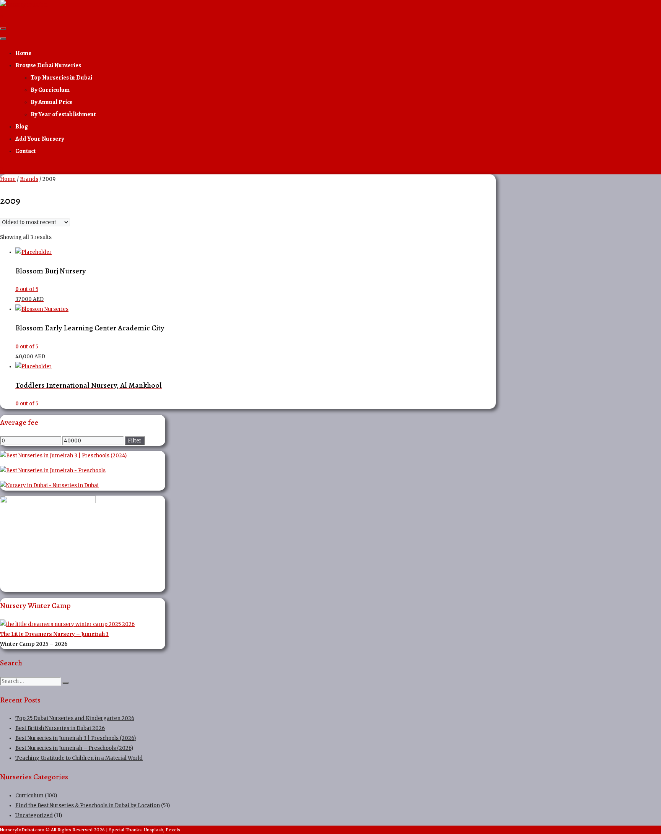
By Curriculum (50, 90)
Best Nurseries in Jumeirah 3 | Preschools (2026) (75, 738)
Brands (29, 179)
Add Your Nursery (39, 139)
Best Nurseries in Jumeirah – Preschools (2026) (74, 748)
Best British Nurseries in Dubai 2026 (60, 728)
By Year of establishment (63, 114)
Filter (135, 440)
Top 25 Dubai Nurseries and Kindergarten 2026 (74, 718)
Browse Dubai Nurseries (48, 65)
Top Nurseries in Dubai (61, 77)
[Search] (65, 683)
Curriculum (29, 795)
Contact (25, 151)
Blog (21, 126)
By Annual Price (52, 102)
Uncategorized (34, 815)
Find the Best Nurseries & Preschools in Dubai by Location (87, 805)
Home (23, 53)
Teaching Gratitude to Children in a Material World (79, 758)
